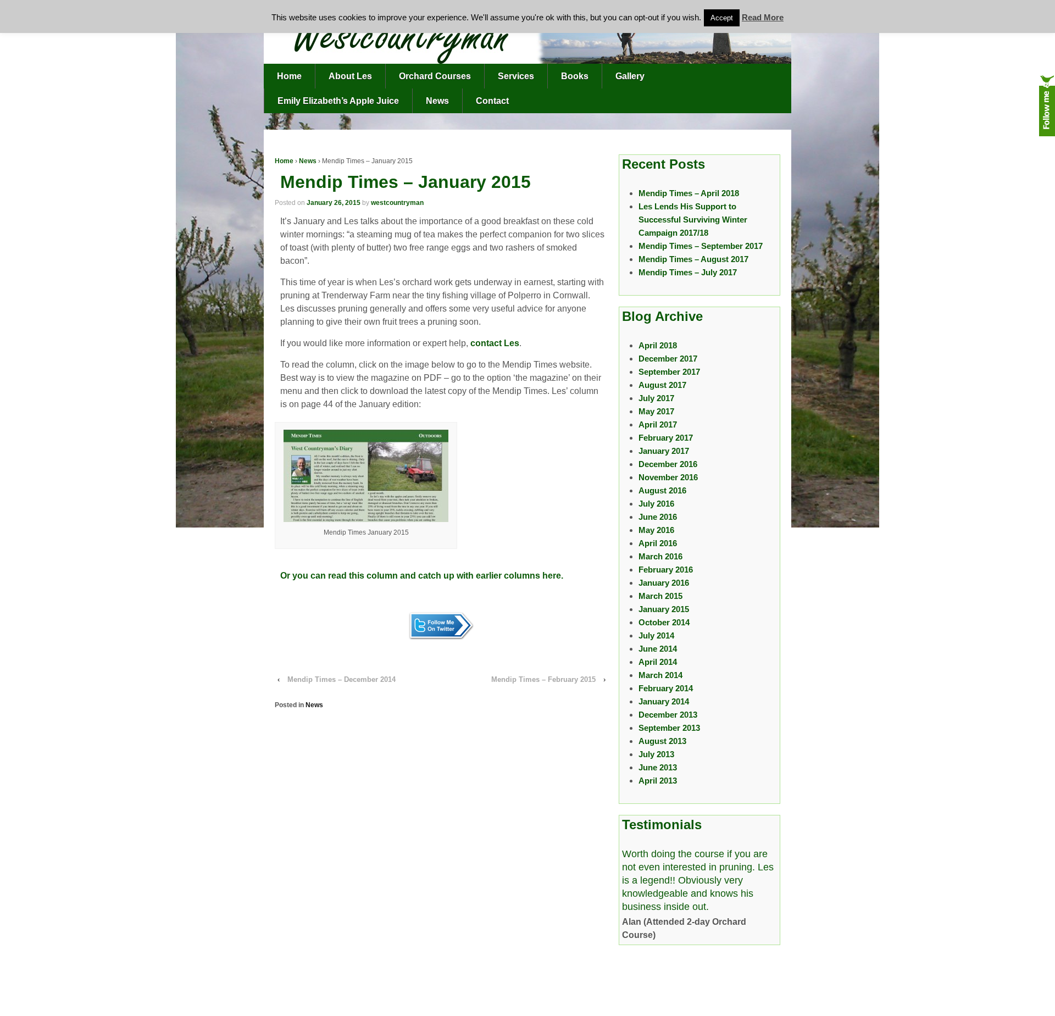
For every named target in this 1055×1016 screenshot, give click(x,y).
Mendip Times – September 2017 (700, 246)
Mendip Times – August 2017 (693, 259)
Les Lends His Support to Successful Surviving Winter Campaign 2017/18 (692, 219)
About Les (350, 76)
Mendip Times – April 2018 (688, 193)
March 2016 (660, 556)
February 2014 (665, 688)
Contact (492, 101)
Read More (763, 17)
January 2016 (663, 582)
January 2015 (663, 609)
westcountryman (397, 203)
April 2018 (657, 345)
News (437, 101)
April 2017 (657, 424)
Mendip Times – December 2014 (341, 679)
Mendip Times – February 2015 (543, 679)
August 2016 (662, 490)
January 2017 (663, 451)
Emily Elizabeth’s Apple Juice (338, 101)
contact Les (494, 343)
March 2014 (660, 675)
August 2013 (662, 741)
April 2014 (657, 662)
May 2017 (656, 411)
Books (574, 76)
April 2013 (657, 780)
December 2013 (667, 714)
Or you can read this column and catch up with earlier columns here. (421, 575)
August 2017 (662, 385)
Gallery (630, 76)
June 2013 (657, 767)
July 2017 (656, 398)
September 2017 (669, 371)
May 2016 (656, 530)
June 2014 (657, 648)
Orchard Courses (435, 76)
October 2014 (664, 622)
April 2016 (657, 543)
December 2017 (667, 358)
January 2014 (663, 701)
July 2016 (656, 503)
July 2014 (656, 635)
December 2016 (667, 464)
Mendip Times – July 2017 (687, 272)
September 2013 (669, 727)
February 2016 (665, 569)
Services (516, 76)
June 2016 (657, 516)
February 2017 (665, 437)
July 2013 (656, 754)
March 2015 (660, 596)
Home (289, 76)
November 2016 (668, 477)
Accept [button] (721, 18)
